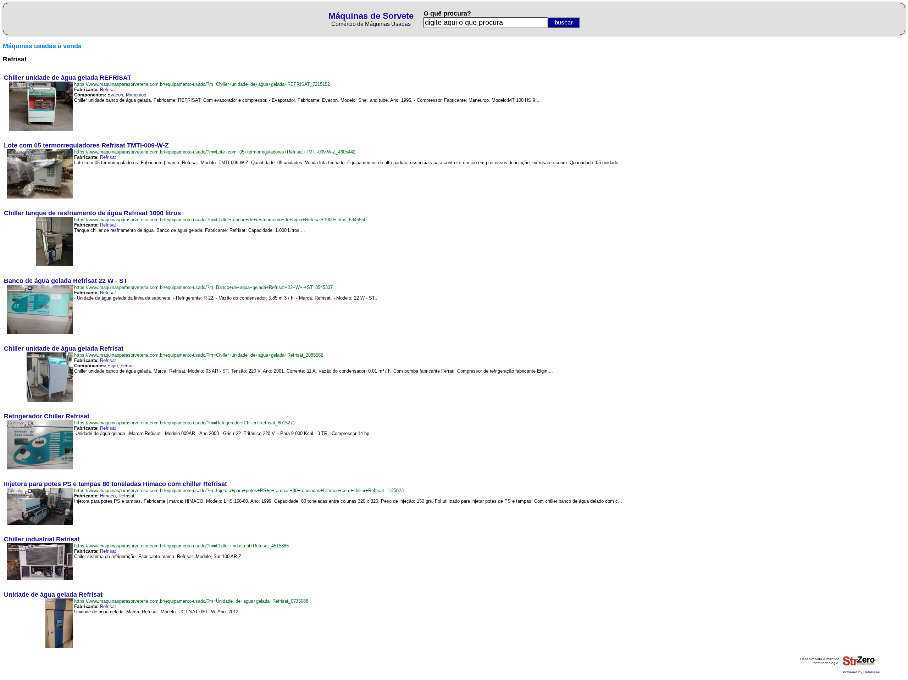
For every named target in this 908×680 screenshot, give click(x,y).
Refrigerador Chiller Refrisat (46, 416)
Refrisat (108, 89)
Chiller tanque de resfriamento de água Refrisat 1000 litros (92, 213)
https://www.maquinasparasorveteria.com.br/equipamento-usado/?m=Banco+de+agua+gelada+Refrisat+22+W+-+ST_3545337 (203, 287)
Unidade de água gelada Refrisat (53, 594)
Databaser (871, 672)
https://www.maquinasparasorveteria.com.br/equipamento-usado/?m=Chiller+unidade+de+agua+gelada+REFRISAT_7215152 (202, 84)
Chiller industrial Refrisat (42, 539)
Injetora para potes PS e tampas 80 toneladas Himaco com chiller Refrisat (115, 483)
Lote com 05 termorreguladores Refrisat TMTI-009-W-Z (86, 145)
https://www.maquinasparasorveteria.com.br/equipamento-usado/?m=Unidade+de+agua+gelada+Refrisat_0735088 (191, 601)
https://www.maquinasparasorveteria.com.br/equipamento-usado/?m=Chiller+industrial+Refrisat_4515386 (181, 545)
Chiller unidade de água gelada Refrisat (63, 348)
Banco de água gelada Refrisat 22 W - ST (65, 280)
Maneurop (136, 94)
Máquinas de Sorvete (371, 16)
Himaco (108, 495)
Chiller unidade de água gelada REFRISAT (67, 77)
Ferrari (127, 365)
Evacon (115, 94)
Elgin (112, 365)
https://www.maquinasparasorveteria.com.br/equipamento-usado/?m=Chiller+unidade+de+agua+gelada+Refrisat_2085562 (198, 355)
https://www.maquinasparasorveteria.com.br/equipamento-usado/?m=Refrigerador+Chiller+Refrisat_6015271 (184, 422)
